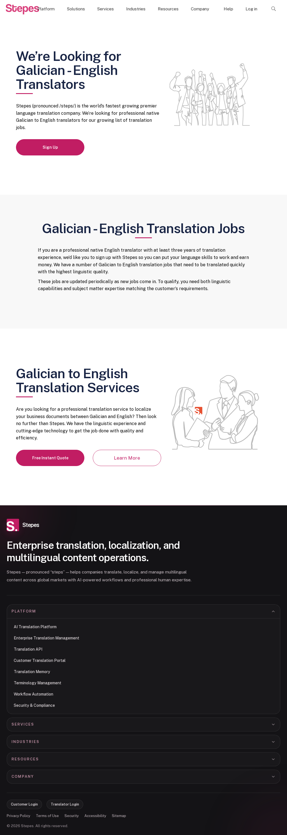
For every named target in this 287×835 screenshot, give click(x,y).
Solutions (76, 8)
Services (105, 8)
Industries (135, 8)
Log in (251, 8)
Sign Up (50, 147)
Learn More (127, 458)
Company (200, 8)
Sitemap (119, 816)
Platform (46, 8)
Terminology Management (37, 683)
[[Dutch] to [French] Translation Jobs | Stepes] (22, 9)
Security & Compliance (34, 705)
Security (71, 816)
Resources (168, 8)
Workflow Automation (33, 694)
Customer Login (24, 804)
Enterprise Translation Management (46, 638)
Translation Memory (32, 671)
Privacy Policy (18, 816)
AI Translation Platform (35, 627)
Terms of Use (47, 816)
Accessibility (95, 816)
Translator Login (65, 804)
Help (228, 8)
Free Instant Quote (50, 458)
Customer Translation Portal (40, 660)
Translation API (28, 649)
